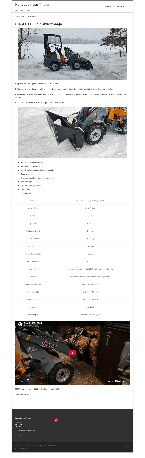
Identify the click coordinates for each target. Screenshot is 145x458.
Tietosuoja (18, 435)
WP (23, 449)
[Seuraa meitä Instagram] (129, 446)
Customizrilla (36, 449)
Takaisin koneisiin (22, 394)
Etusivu (17, 17)
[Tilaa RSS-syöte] (126, 446)
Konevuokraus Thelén (28, 446)
